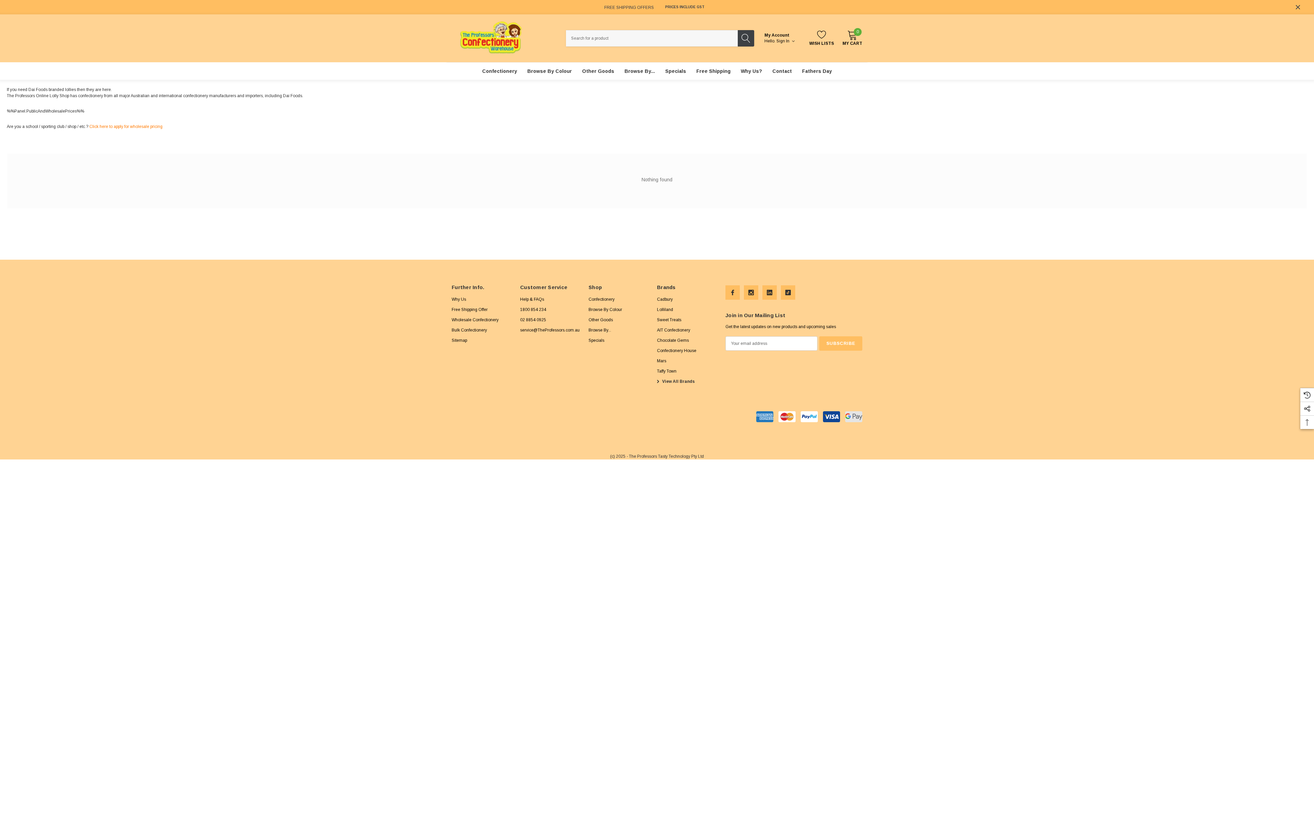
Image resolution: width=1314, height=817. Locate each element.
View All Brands (678, 381)
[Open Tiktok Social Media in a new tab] (788, 292)
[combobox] (652, 38)
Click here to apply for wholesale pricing (126, 126)
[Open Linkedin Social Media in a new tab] (769, 292)
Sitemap (459, 340)
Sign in (783, 41)
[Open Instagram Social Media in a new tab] (751, 292)
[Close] (1298, 7)
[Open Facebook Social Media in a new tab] (732, 292)
